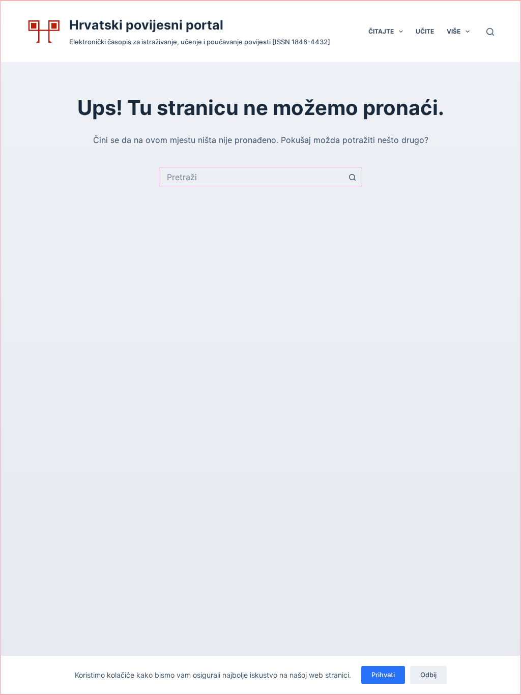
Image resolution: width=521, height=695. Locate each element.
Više (453, 31)
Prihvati (383, 675)
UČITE (425, 31)
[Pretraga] (490, 32)
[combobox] (250, 177)
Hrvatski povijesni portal (146, 25)
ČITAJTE (381, 31)
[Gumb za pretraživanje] (352, 177)
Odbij (428, 675)
